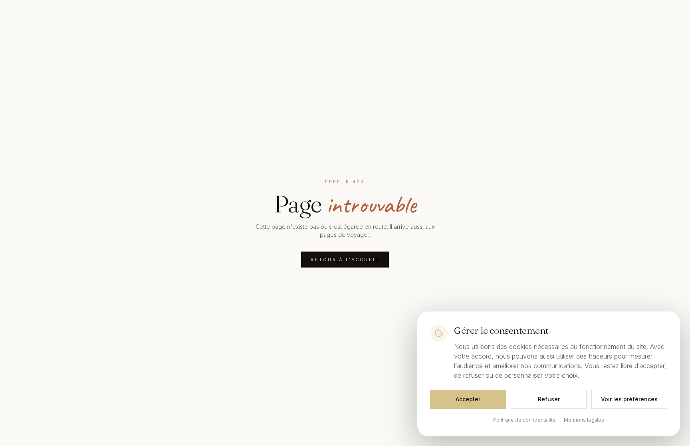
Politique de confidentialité (524, 420)
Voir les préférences (629, 399)
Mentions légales (584, 420)
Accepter (468, 399)
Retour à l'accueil (345, 259)
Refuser (549, 399)
